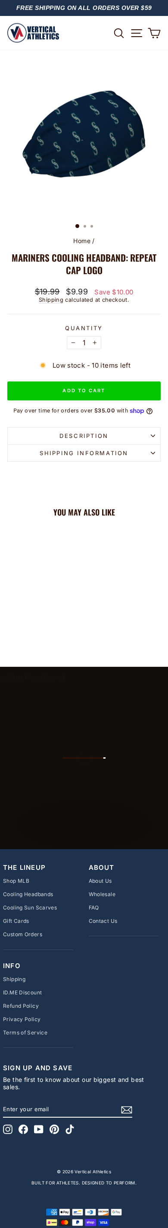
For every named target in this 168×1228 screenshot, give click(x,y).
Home (81, 240)
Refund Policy (21, 1006)
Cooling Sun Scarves (30, 907)
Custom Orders (22, 934)
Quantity (84, 328)
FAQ (94, 907)
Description (84, 435)
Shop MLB (16, 881)
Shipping (51, 300)
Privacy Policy (21, 1019)
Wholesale (102, 894)
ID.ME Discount (22, 992)
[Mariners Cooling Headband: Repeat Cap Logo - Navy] (36, 637)
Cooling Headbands (28, 894)
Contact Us (103, 921)
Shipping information (84, 453)
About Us (100, 881)
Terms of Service (25, 1032)
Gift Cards (16, 921)
